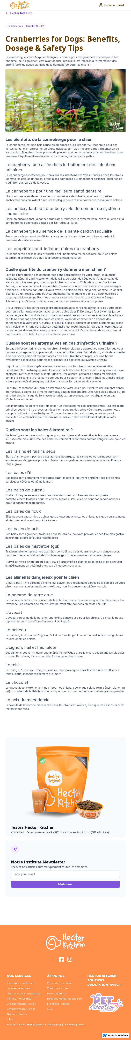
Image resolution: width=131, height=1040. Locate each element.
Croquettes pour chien (21, 1003)
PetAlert (41, 1024)
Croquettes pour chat (21, 1009)
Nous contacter (17, 1014)
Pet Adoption (55, 1024)
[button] (5, 5)
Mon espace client (19, 988)
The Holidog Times (74, 1024)
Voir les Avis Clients (19, 998)
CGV (49, 1009)
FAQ (10, 1019)
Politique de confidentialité (64, 998)
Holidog (31, 1024)
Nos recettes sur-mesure (23, 993)
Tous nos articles (57, 988)
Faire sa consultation (20, 983)
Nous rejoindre (56, 993)
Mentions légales (58, 1003)
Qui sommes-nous (59, 983)
